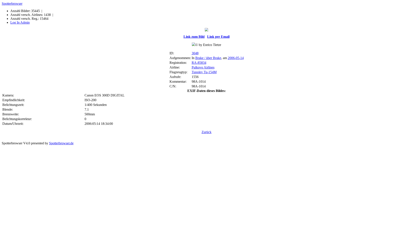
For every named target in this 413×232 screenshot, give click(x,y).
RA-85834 (199, 62)
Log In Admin (20, 22)
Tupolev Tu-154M (204, 72)
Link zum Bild (194, 36)
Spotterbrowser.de (61, 143)
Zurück (206, 132)
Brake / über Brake (208, 58)
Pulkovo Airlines (203, 67)
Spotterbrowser (12, 3)
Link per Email (218, 36)
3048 (195, 53)
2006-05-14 (236, 58)
